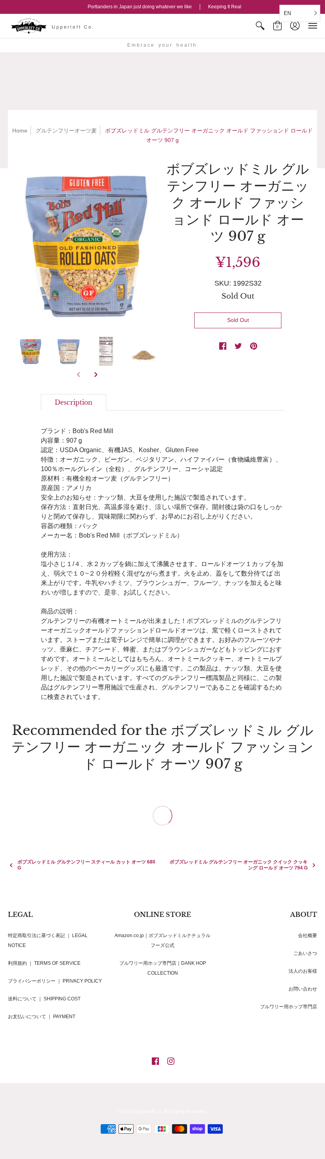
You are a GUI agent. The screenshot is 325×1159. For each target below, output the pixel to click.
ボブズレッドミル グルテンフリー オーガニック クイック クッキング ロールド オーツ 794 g (239, 865)
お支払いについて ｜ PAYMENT (41, 1016)
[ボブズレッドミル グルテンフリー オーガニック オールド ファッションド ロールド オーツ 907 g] (87, 245)
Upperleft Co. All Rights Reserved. (171, 1111)
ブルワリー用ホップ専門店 (288, 1006)
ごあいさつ (305, 953)
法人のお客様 (303, 971)
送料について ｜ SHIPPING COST (44, 999)
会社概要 (307, 935)
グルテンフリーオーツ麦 (66, 130)
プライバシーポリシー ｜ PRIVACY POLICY (55, 981)
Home (19, 130)
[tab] (73, 402)
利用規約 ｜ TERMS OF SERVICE (44, 963)
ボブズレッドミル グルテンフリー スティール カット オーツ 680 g (86, 865)
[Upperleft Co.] (53, 26)
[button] (260, 26)
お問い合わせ (303, 989)
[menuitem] (260, 26)
